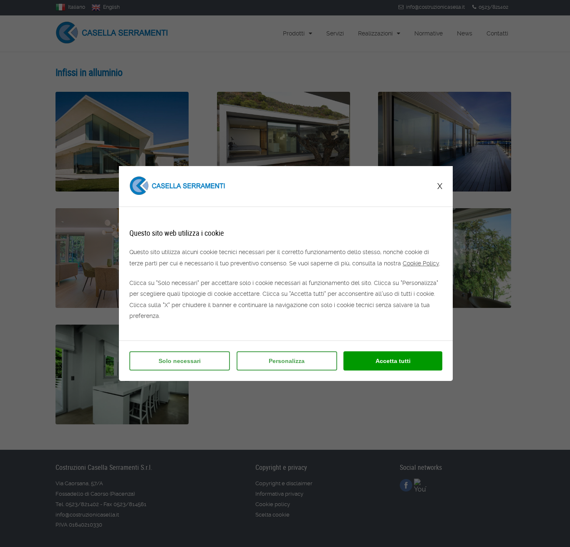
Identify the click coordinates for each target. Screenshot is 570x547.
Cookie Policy (421, 263)
